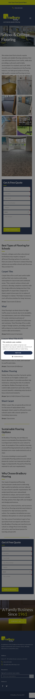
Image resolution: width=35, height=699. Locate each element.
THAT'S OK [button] (18, 353)
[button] (17, 356)
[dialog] (17, 349)
